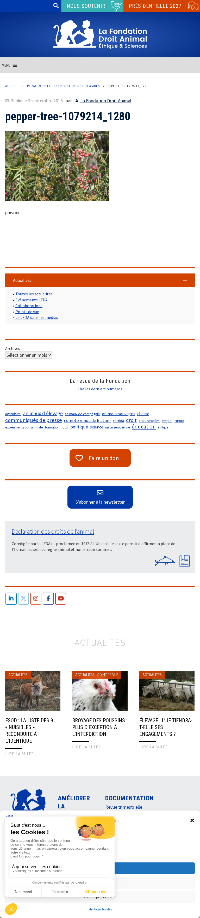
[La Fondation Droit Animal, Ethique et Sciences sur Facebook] (48, 599)
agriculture (13, 414)
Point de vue (107, 674)
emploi (167, 421)
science (96, 427)
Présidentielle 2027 (155, 6)
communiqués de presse (33, 420)
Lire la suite (19, 753)
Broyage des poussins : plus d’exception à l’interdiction (99, 727)
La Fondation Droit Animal (105, 101)
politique (79, 427)
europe (179, 421)
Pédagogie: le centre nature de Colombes (63, 86)
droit (131, 420)
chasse (143, 413)
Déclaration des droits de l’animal (53, 531)
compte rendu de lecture (87, 420)
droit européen (149, 421)
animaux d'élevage (43, 413)
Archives (12, 348)
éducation (144, 427)
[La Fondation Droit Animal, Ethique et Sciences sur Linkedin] (11, 599)
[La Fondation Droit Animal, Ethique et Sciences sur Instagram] (35, 599)
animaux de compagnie (82, 414)
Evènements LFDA (31, 299)
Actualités (18, 674)
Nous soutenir (86, 6)
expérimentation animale (24, 427)
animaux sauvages (118, 413)
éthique (163, 427)
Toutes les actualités (34, 293)
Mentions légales (100, 909)
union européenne (117, 427)
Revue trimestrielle (123, 807)
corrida (118, 420)
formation (52, 427)
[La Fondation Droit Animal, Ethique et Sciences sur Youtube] (60, 599)
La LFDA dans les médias (36, 317)
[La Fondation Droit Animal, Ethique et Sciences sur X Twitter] (23, 599)
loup (65, 427)
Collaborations (28, 305)
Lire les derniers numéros (100, 388)
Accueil (11, 86)
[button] (192, 820)
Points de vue (27, 311)
